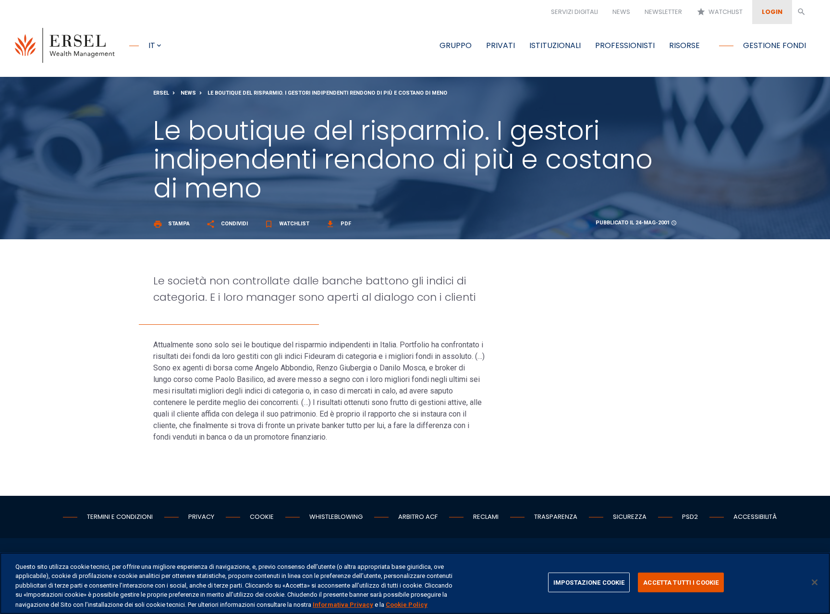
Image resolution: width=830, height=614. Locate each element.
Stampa (171, 224)
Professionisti (625, 45)
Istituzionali (555, 45)
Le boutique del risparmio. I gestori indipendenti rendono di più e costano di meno (327, 93)
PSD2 (690, 516)
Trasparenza (555, 516)
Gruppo (455, 45)
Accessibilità (755, 516)
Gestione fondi (774, 45)
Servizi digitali (574, 11)
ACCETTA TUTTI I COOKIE (681, 582)
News (621, 11)
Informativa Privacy (343, 604)
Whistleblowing (336, 516)
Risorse (684, 45)
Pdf (338, 224)
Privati (500, 45)
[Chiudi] (814, 582)
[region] (415, 583)
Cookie (262, 516)
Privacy (201, 516)
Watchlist (719, 11)
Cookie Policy (406, 604)
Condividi (227, 224)
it (151, 45)
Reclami (486, 516)
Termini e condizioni (120, 516)
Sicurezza (630, 516)
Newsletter (663, 11)
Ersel (161, 93)
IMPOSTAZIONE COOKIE (588, 582)
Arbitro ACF (418, 516)
